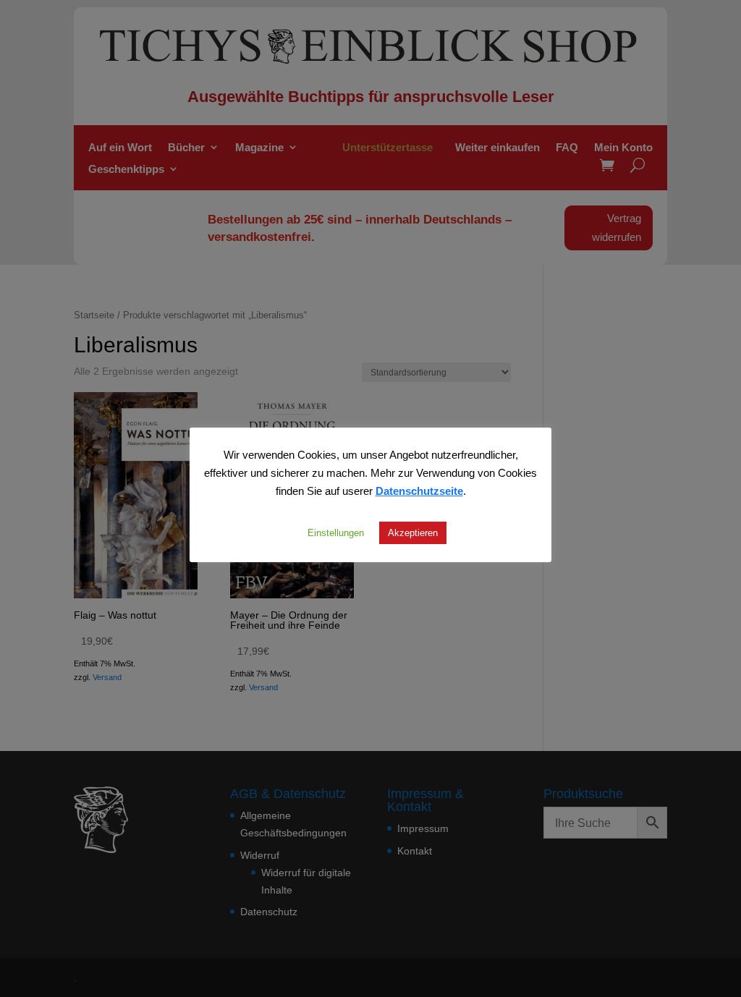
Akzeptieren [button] (413, 532)
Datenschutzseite (419, 490)
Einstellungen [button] (336, 532)
